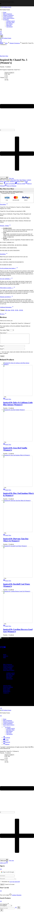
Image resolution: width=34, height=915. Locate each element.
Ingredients (3, 254)
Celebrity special (10, 21)
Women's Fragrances (14, 43)
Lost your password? (14, 881)
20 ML (12, 310)
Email (2, 349)
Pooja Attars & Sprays (8, 18)
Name (2, 346)
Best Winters (9, 23)
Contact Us (6, 692)
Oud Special (9, 26)
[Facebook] (1, 647)
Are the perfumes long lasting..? (8, 268)
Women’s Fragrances (8, 15)
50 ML (16, 310)
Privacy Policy (6, 688)
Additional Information (6, 307)
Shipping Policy (7, 685)
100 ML (21, 310)
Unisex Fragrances (7, 16)
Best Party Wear (10, 22)
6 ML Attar (7, 310)
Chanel (26, 181)
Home (4, 12)
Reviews (2, 314)
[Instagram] (3, 647)
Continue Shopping (16, 895)
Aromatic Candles (7, 668)
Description (3, 204)
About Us (5, 656)
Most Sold (8, 25)
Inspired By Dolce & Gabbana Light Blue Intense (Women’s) (18, 403)
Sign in (2, 884)
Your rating (3, 330)
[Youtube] (5, 647)
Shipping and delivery (5, 296)
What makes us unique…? (6, 287)
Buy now (11, 178)
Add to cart (3, 178)
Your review (3, 333)
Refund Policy (6, 691)
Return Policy (6, 690)
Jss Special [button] (6, 19)
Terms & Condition (8, 687)
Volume (2, 77)
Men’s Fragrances (7, 13)
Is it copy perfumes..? (5, 278)
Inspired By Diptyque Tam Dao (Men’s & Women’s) (15, 540)
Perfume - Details (4, 225)
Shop (6, 43)
